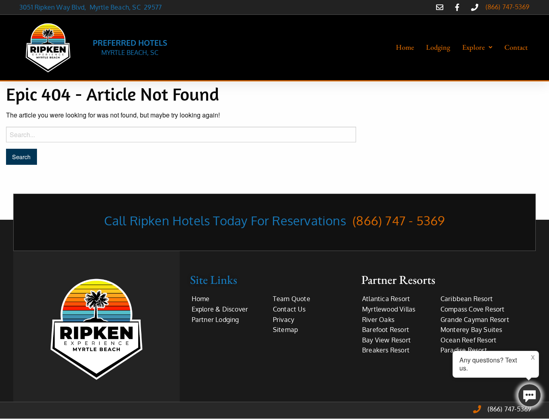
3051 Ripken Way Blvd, (54, 7)
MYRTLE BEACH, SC (129, 53)
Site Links (213, 279)
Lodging (438, 47)
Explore (473, 47)
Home (405, 47)
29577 (153, 7)
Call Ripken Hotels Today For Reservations (274, 220)
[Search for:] (181, 134)
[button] (477, 47)
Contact (516, 47)
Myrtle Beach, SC (117, 7)
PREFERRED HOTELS (130, 42)
